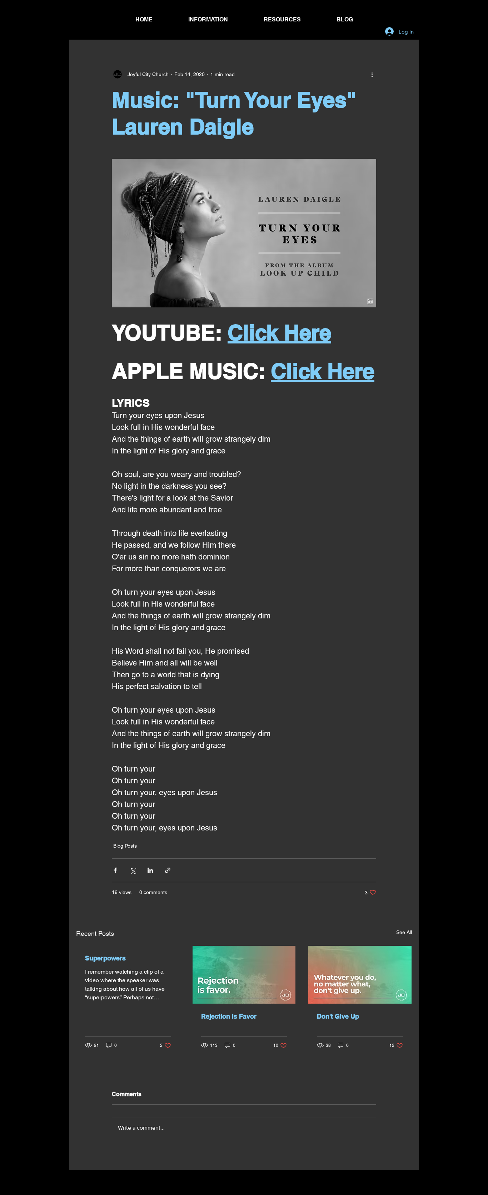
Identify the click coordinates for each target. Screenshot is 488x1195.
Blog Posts (125, 846)
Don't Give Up (338, 1016)
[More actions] (372, 74)
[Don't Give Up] (360, 975)
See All (404, 932)
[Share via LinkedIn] (150, 870)
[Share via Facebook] (115, 870)
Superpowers (105, 958)
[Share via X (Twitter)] (132, 870)
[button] (208, 20)
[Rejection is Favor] (244, 975)
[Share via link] (167, 870)
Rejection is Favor (229, 1016)
